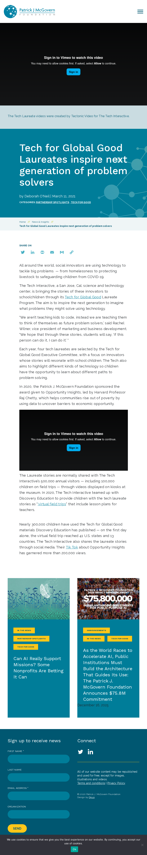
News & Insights (40, 222)
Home (22, 222)
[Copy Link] (71, 252)
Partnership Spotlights (52, 202)
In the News (24, 630)
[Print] (42, 252)
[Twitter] (22, 252)
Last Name (14, 769)
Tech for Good (81, 202)
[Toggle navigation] (140, 11)
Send (17, 828)
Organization (17, 806)
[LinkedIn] (32, 252)
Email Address (18, 788)
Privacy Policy (116, 783)
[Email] (52, 252)
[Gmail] (61, 252)
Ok (74, 849)
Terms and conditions (91, 783)
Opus (92, 797)
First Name (16, 751)
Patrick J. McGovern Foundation (32, 11)
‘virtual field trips (52, 504)
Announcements (96, 630)
